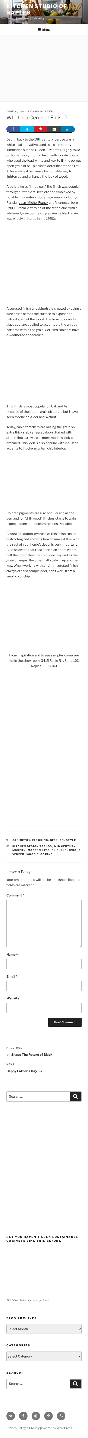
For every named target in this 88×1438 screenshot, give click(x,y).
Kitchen (57, 840)
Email (11, 976)
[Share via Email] (54, 129)
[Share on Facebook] (13, 129)
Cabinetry (21, 840)
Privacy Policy (16, 1428)
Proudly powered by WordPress (50, 1428)
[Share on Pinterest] (40, 129)
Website (12, 998)
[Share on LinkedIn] (68, 129)
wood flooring (39, 854)
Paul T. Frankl (16, 208)
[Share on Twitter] (27, 129)
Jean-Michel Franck (33, 203)
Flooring (40, 840)
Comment (15, 895)
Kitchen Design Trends (32, 846)
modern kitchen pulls (47, 850)
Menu (46, 29)
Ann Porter (43, 111)
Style (71, 840)
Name (12, 954)
